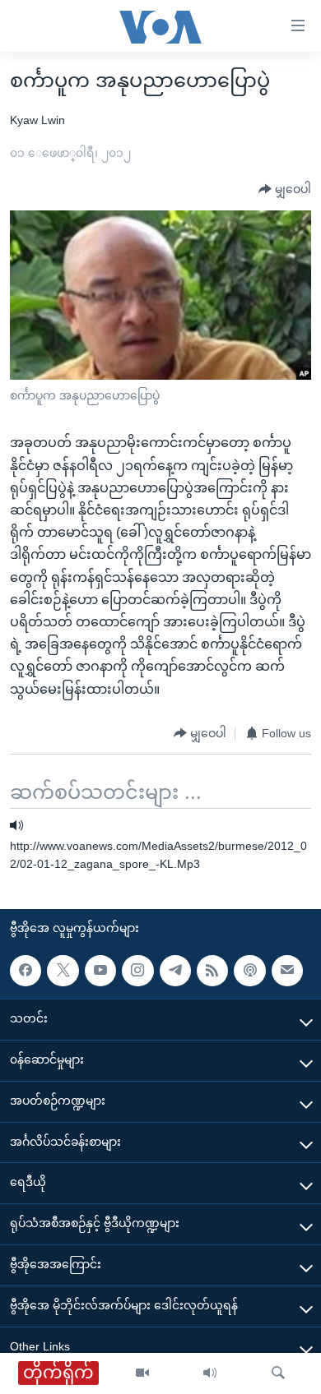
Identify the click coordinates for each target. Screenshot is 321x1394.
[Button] (284, 189)
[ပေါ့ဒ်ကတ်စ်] (249, 969)
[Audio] (210, 1373)
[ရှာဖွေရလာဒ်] (278, 1373)
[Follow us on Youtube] (100, 969)
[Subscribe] (287, 969)
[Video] (142, 1373)
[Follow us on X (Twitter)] (62, 969)
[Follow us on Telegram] (175, 969)
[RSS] (212, 969)
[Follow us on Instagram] (137, 969)
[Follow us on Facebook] (25, 969)
